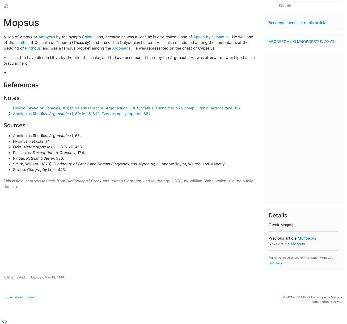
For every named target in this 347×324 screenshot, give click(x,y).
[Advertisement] (304, 128)
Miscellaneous (110, 5)
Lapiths (21, 42)
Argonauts (121, 48)
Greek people (65, 5)
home (8, 297)
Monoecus (307, 238)
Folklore (87, 5)
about (19, 297)
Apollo (199, 36)
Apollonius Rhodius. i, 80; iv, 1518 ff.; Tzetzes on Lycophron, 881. (82, 113)
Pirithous (33, 48)
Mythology (22, 5)
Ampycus (46, 36)
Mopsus (298, 243)
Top (3, 321)
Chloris (88, 36)
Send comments (283, 22)
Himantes (220, 36)
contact (31, 297)
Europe (42, 5)
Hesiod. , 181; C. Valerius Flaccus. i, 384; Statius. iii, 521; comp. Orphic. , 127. (127, 108)
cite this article (313, 22)
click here (275, 263)
